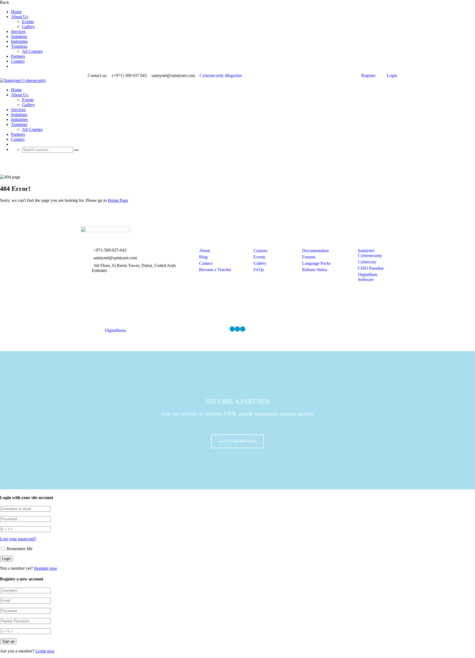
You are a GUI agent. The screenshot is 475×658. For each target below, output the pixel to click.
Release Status (314, 269)
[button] (237, 441)
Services (18, 31)
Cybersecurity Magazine (221, 75)
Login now (45, 651)
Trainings (19, 46)
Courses (260, 250)
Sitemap (387, 328)
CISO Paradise (371, 268)
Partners (18, 56)
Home (16, 11)
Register (368, 75)
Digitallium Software (367, 277)
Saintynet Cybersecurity (370, 253)
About (204, 250)
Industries (19, 41)
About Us (19, 16)
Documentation (315, 250)
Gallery (28, 26)
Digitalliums (115, 330)
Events (28, 21)
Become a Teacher (215, 269)
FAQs (258, 269)
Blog (203, 257)
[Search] (76, 150)
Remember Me (18, 548)
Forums (308, 257)
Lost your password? (18, 538)
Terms (365, 328)
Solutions (19, 36)
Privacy (344, 328)
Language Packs (316, 263)
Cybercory (367, 262)
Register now (45, 568)
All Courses (32, 51)
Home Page (118, 200)
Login (392, 75)
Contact (17, 61)
